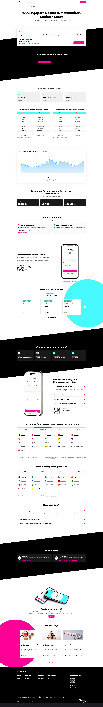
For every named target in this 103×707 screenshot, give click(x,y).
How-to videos (27, 689)
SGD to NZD (63, 481)
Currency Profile (51, 682)
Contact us (40, 682)
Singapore (23, 446)
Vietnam (23, 450)
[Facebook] (70, 687)
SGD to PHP (23, 485)
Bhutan (49, 435)
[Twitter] (72, 687)
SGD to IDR (23, 481)
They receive (57, 34)
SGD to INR (76, 477)
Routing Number (51, 685)
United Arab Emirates (79, 446)
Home (18, 6)
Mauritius (76, 439)
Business (33, 2)
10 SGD (23, 119)
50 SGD (23, 124)
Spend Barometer (41, 680)
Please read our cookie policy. (53, 706)
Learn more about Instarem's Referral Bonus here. (68, 560)
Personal (29, 2)
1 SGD (24, 115)
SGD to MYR (37, 481)
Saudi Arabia (77, 442)
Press (18, 680)
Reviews (18, 682)
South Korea (37, 446)
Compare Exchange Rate (29, 685)
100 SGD (23, 126)
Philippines (62, 442)
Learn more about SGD (22, 232)
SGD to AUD (23, 477)
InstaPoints (27, 678)
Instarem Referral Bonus (29, 680)
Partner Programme (28, 682)
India (22, 439)
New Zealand (37, 442)
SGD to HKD (63, 477)
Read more (51, 662)
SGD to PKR (76, 481)
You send (22, 34)
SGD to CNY (50, 477)
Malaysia (62, 439)
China (61, 435)
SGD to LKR (63, 485)
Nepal (22, 442)
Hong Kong (76, 435)
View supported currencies (58, 62)
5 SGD (23, 117)
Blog (59, 1)
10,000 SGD (23, 135)
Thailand (62, 446)
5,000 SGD (24, 133)
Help (56, 1)
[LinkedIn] (73, 687)
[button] (69, 386)
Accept (46, 706)
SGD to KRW (50, 485)
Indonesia (36, 439)
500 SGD (23, 128)
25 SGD (23, 121)
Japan (48, 439)
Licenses (18, 684)
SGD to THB (76, 485)
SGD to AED (23, 488)
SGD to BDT (36, 477)
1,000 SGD (24, 130)
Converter (52, 1)
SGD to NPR (50, 481)
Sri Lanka (49, 446)
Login (77, 1)
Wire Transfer (50, 687)
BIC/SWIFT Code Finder (52, 684)
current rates (29, 513)
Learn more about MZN (57, 230)
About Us (18, 678)
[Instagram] (75, 687)
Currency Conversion (25, 6)
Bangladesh (37, 435)
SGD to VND (37, 488)
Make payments (41, 678)
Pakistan (49, 442)
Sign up (57, 389)
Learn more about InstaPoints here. (28, 560)
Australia (23, 435)
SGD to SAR (36, 485)
